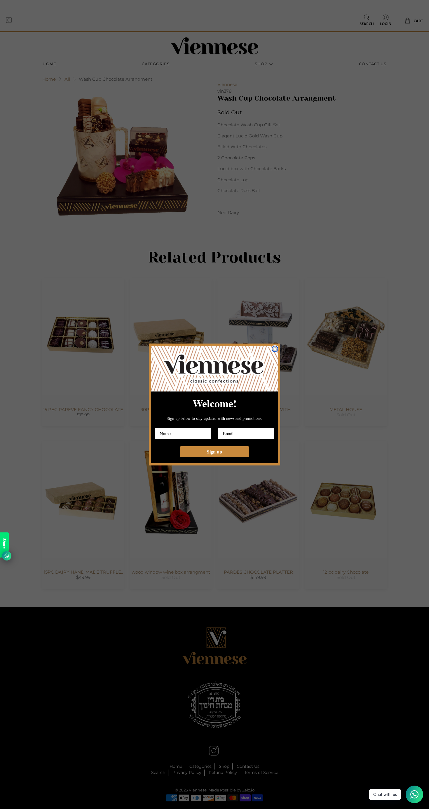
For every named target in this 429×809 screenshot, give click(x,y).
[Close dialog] (275, 349)
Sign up (214, 451)
